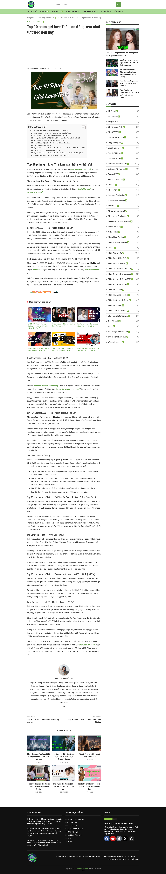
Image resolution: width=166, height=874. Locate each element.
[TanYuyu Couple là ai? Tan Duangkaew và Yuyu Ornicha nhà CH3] (122, 39)
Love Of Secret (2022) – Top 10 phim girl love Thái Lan (52, 143)
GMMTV (68, 838)
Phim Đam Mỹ (90, 11)
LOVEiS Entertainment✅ (123, 200)
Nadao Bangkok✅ (123, 227)
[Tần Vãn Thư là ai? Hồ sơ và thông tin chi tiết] (89, 743)
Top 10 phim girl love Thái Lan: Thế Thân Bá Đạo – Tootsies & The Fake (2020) (59, 148)
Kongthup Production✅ (123, 195)
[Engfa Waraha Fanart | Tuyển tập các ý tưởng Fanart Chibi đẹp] (89, 773)
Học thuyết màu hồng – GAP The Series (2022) (49, 140)
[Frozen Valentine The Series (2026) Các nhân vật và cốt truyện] (38, 773)
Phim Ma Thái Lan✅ (123, 305)
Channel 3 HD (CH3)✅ (123, 137)
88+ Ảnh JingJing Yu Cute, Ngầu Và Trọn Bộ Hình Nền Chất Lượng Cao (129, 62)
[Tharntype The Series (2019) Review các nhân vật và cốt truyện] (63, 773)
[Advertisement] (64, 51)
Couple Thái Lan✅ (123, 158)
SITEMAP (68, 841)
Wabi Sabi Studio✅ (123, 342)
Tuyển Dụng (134, 859)
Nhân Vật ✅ (57, 11)
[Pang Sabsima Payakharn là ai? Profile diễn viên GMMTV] (112, 83)
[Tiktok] (119, 838)
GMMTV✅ (123, 185)
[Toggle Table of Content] (82, 127)
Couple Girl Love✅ (123, 153)
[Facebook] (107, 838)
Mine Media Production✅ (123, 216)
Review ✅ (44, 11)
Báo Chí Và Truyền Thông (117, 859)
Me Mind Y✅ (123, 206)
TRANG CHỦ (32, 11)
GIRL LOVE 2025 (71, 825)
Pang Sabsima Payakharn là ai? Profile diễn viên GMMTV (129, 83)
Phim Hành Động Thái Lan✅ (123, 295)
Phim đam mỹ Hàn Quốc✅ (123, 258)
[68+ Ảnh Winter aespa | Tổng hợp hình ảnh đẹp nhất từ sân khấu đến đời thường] (112, 72)
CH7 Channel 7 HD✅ (123, 127)
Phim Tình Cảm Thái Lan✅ (123, 311)
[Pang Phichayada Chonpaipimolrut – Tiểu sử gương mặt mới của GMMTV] (112, 93)
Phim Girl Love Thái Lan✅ (123, 284)
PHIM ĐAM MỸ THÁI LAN (74, 829)
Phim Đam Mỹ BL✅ (123, 253)
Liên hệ (132, 856)
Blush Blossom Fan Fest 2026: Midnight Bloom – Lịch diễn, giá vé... (38, 756)
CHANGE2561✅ (123, 132)
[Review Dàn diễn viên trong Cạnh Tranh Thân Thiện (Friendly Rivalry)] (63, 743)
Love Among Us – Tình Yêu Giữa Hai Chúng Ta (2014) (51, 155)
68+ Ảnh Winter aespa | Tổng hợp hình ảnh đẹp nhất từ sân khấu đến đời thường (128, 73)
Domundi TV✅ (123, 174)
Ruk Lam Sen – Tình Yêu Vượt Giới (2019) (47, 150)
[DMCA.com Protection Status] (110, 819)
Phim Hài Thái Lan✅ (123, 290)
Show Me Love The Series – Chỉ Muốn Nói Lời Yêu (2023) (52, 133)
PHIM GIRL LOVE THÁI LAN (74, 819)
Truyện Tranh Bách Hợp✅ (123, 337)
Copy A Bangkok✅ (123, 143)
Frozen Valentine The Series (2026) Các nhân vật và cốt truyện (39, 786)
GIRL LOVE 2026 (71, 822)
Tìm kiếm (118, 4)
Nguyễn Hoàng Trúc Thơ (40, 68)
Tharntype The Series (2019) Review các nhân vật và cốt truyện (64, 786)
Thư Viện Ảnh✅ (123, 321)
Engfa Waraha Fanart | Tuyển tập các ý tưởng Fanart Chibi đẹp (89, 786)
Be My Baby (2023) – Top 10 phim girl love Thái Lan (50, 135)
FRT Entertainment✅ (123, 179)
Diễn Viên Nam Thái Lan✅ (123, 164)
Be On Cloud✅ (123, 116)
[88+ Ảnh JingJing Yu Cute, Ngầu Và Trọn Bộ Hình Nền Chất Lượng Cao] (112, 63)
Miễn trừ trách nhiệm (92, 856)
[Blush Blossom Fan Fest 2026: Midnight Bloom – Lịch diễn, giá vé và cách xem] (38, 743)
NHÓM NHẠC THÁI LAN (73, 835)
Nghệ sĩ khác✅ (123, 232)
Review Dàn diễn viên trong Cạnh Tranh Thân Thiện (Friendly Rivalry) (64, 756)
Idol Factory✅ (123, 190)
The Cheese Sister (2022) (42, 145)
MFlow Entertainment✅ (123, 211)
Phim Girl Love (73, 11)
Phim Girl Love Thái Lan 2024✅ (123, 269)
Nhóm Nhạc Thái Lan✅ (123, 237)
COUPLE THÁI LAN (71, 832)
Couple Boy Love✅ (123, 148)
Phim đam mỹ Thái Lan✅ (123, 263)
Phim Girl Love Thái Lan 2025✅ (123, 274)
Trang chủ (30, 18)
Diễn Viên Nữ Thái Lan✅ (123, 169)
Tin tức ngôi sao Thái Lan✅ (47, 18)
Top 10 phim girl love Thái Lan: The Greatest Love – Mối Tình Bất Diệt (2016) (58, 153)
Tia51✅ (123, 326)
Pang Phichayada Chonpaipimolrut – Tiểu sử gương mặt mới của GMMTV (129, 93)
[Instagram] (131, 838)
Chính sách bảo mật (75, 856)
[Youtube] (113, 838)
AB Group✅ (123, 111)
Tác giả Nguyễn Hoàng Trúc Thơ (115, 856)
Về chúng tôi (59, 856)
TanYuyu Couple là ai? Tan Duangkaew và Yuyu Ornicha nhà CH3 (122, 54)
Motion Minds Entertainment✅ (123, 221)
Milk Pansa (37, 270)
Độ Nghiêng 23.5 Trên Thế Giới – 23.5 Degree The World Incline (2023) (57, 138)
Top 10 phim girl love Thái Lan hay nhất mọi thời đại (49, 130)
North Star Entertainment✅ (123, 242)
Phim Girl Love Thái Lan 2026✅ (123, 279)
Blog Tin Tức (123, 122)
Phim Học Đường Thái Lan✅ (123, 300)
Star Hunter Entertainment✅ (123, 316)
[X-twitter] (125, 838)
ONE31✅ (123, 248)
